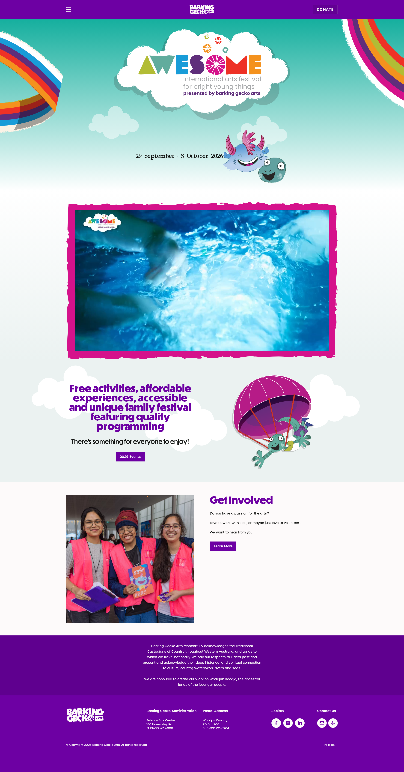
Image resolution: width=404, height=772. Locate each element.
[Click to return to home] (202, 9)
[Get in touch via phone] (333, 723)
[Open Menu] (68, 9)
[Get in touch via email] (322, 723)
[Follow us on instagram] (288, 723)
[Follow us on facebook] (276, 723)
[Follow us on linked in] (300, 723)
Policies (329, 745)
